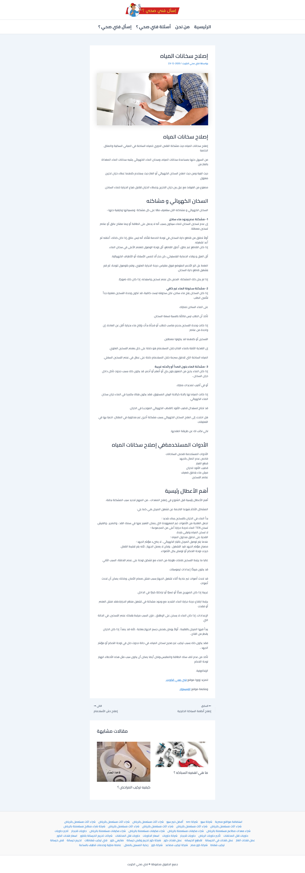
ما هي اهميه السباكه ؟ (191, 772)
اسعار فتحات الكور (67, 835)
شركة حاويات (169, 835)
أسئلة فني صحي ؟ (153, 27)
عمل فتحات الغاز (245, 840)
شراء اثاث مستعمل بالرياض (148, 821)
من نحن (182, 27)
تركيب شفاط (217, 845)
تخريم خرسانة (74, 840)
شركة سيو (206, 821)
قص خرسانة (57, 840)
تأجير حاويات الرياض (209, 835)
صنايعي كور (117, 840)
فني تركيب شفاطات (96, 840)
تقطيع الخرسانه (193, 840)
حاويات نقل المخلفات (235, 835)
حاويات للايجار (79, 831)
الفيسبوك (185, 689)
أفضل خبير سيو (174, 821)
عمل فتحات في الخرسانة (219, 840)
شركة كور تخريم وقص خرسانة (144, 840)
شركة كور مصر (199, 845)
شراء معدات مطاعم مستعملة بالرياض (228, 831)
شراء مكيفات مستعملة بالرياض (186, 831)
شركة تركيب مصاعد (176, 845)
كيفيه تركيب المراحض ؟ (133, 787)
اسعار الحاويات (151, 835)
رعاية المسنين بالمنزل (136, 845)
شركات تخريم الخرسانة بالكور (96, 835)
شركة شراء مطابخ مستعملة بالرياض (84, 826)
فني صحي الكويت (176, 679)
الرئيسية (202, 27)
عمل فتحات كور (173, 840)
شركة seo (192, 821)
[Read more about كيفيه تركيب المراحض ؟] (123, 761)
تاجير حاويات (61, 831)
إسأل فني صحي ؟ (115, 27)
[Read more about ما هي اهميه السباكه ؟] (181, 754)
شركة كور (157, 845)
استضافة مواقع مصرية (228, 821)
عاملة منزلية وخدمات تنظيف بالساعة (100, 845)
